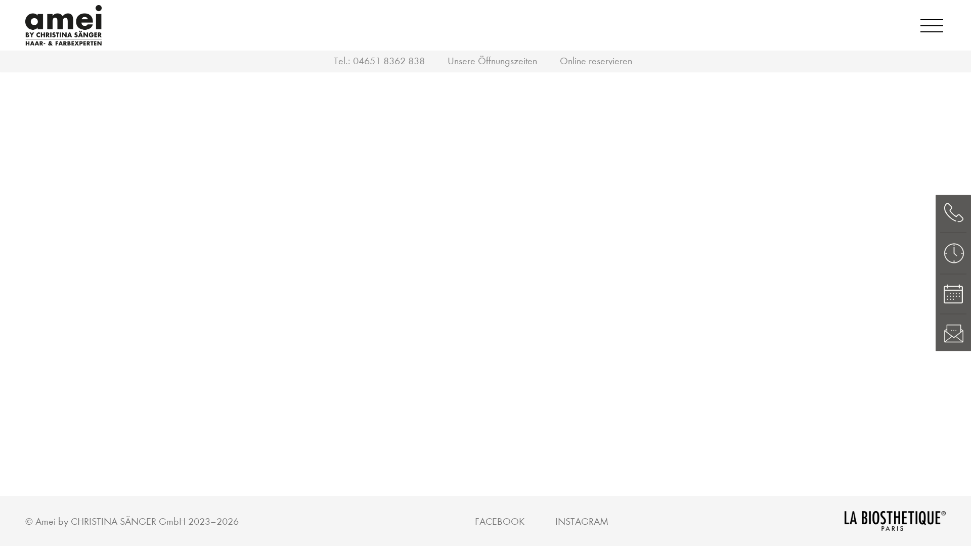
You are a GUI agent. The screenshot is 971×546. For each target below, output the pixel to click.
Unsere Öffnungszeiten (492, 61)
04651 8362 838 (389, 61)
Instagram (581, 521)
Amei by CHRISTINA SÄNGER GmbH (110, 521)
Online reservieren (596, 61)
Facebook (499, 521)
